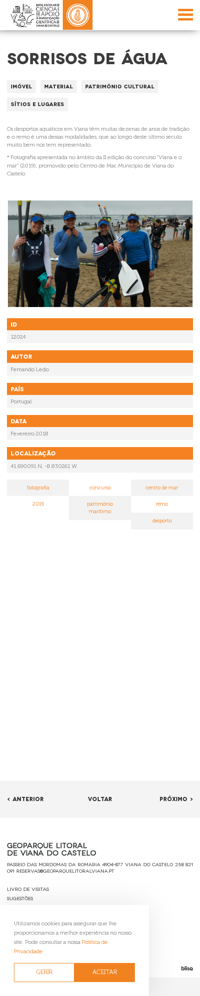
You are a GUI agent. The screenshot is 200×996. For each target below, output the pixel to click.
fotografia (38, 488)
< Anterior (25, 798)
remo (162, 504)
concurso (100, 488)
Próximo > (176, 798)
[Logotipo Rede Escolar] (35, 15)
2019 (38, 504)
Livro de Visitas (28, 889)
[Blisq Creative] (166, 968)
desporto (162, 521)
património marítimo (100, 508)
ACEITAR (105, 972)
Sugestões (20, 898)
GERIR (44, 972)
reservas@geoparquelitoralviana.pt (65, 871)
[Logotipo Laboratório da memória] (78, 15)
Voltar (100, 798)
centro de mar (162, 488)
